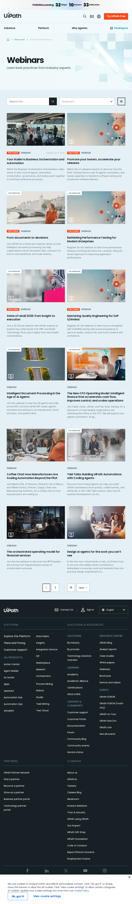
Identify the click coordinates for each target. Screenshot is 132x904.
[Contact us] (92, 16)
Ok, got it (17, 896)
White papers (107, 662)
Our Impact (73, 825)
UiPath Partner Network (16, 772)
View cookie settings (47, 896)
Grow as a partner (14, 792)
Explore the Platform (17, 636)
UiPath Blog (106, 642)
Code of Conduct (77, 845)
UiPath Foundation (77, 839)
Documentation (76, 725)
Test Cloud (42, 710)
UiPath (106, 727)
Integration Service (46, 649)
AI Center (9, 677)
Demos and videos (110, 682)
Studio (39, 697)
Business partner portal (17, 799)
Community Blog (76, 739)
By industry (73, 642)
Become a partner (14, 785)
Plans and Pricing (14, 643)
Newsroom (73, 799)
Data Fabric (42, 636)
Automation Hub (13, 697)
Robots (40, 690)
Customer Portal (76, 719)
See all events (107, 734)
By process (73, 649)
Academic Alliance (77, 681)
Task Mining (42, 703)
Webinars (105, 669)
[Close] (129, 877)
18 (71, 587)
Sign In (90, 609)
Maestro (40, 669)
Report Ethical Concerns (80, 852)
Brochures (105, 675)
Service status (75, 752)
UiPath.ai (72, 779)
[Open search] (85, 16)
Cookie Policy (81, 890)
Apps (6, 684)
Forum (71, 732)
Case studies (107, 656)
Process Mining (44, 684)
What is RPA (73, 694)
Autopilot (9, 710)
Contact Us (66, 609)
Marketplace (43, 662)
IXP (37, 656)
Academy (72, 674)
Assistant (9, 690)
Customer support (15, 650)
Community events (78, 745)
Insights (40, 642)
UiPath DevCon (108, 720)
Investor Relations (77, 805)
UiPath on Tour (108, 714)
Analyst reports (108, 649)
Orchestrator (43, 676)
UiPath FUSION (107, 696)
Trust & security (76, 812)
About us (72, 772)
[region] (66, 889)
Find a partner (11, 779)
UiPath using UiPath (78, 819)
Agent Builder (11, 670)
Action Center (12, 664)
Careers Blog (74, 792)
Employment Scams (78, 858)
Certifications (75, 687)
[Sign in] (99, 16)
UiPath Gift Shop (76, 832)
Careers (71, 785)
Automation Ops (13, 704)
